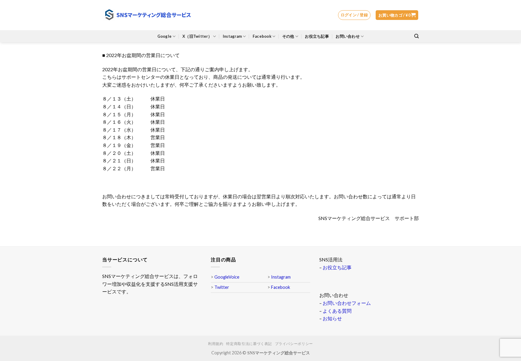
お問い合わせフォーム (347, 303)
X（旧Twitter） (197, 36)
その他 (288, 36)
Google (164, 36)
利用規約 (215, 343)
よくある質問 (337, 311)
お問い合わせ (348, 36)
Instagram (232, 36)
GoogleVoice (226, 277)
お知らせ (332, 318)
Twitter (221, 287)
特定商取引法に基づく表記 (249, 343)
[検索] (416, 36)
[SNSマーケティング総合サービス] (147, 15)
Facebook (262, 36)
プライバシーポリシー (294, 343)
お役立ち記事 (317, 36)
